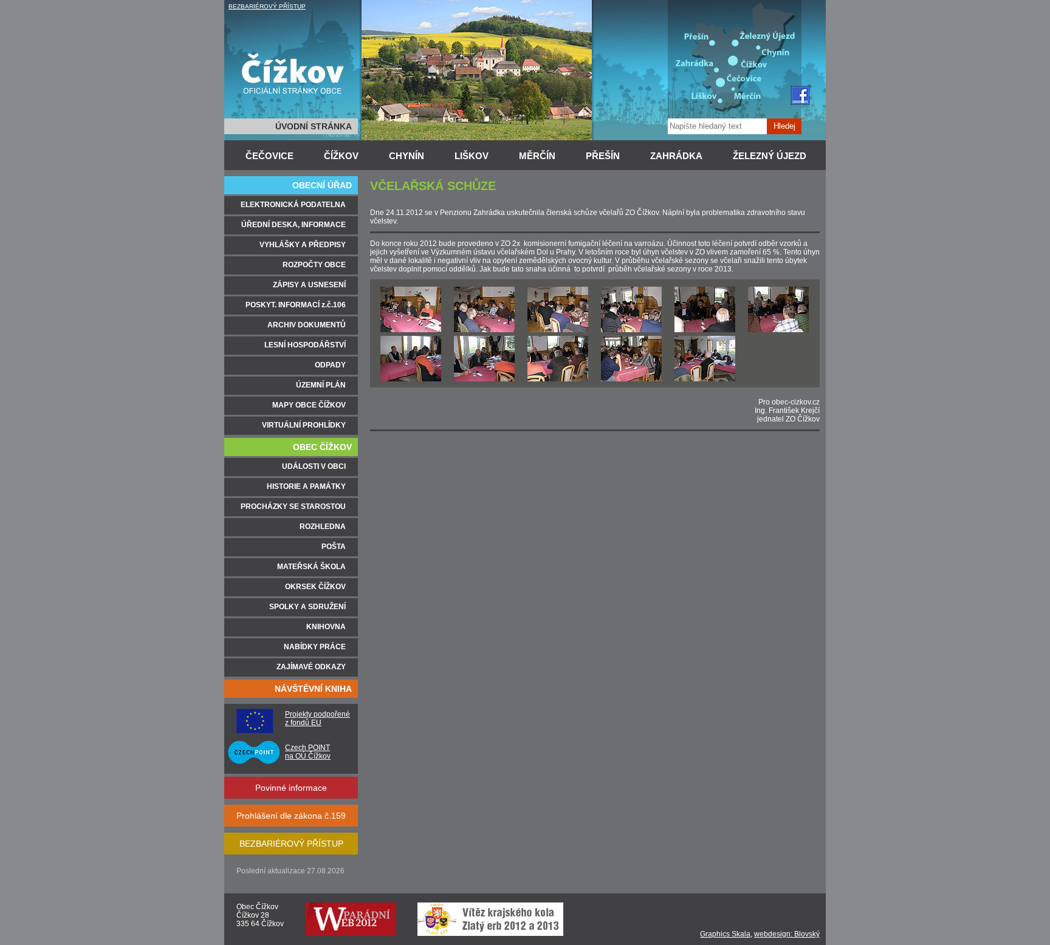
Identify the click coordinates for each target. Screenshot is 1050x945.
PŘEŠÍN (603, 156)
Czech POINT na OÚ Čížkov (308, 751)
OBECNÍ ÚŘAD (322, 185)
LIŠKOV (472, 156)
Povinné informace (291, 788)
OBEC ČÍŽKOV (322, 447)
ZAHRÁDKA (676, 156)
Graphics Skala (725, 934)
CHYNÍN (406, 156)
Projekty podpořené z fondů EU (317, 718)
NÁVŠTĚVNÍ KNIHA (313, 689)
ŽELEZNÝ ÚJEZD (769, 156)
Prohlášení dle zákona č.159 (291, 815)
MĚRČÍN (537, 156)
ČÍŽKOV (341, 156)
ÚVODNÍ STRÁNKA (313, 126)
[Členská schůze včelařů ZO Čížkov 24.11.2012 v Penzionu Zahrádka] (410, 330)
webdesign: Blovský (787, 934)
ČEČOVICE (269, 156)
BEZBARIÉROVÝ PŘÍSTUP (267, 6)
